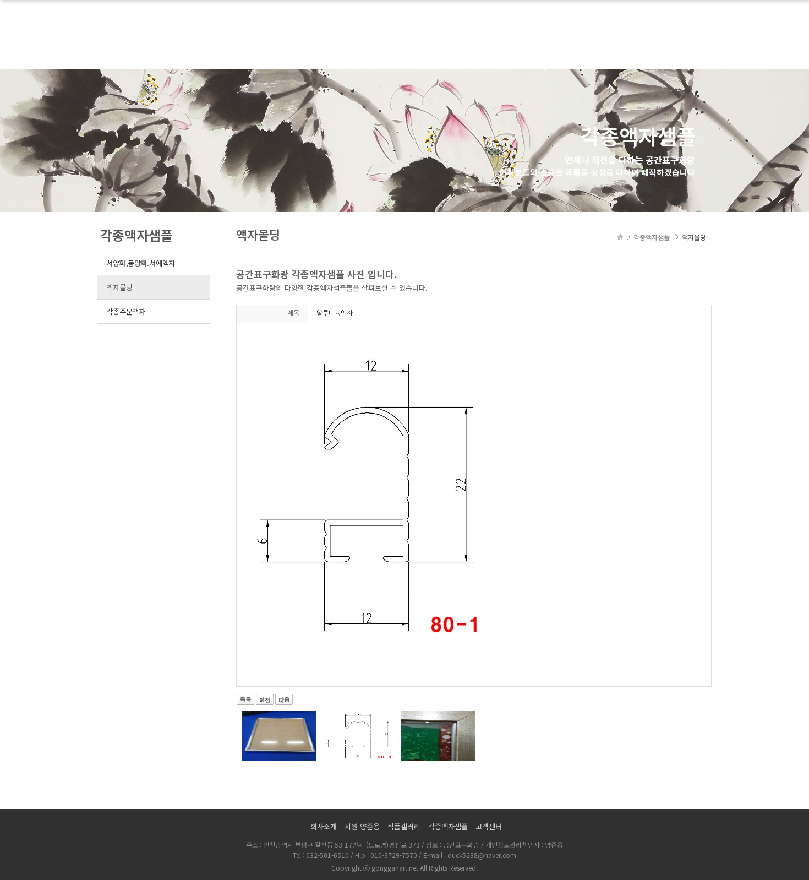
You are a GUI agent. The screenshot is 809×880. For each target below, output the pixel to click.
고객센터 (488, 826)
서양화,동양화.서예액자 (140, 263)
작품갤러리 (403, 826)
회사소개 (323, 826)
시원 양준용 (362, 826)
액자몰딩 (119, 287)
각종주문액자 (125, 311)
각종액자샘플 (448, 826)
